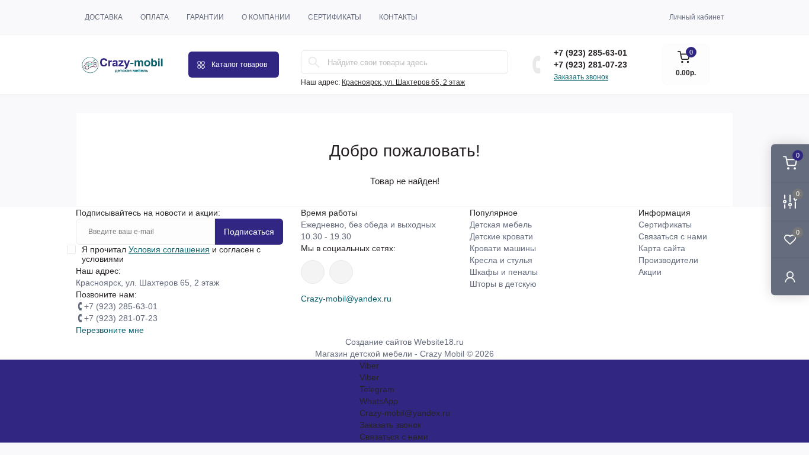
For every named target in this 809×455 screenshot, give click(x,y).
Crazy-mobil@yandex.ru (346, 298)
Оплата (154, 17)
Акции (650, 272)
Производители (668, 260)
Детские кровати (501, 236)
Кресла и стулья (501, 260)
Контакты (398, 17)
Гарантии (205, 17)
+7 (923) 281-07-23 (590, 64)
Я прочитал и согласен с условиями (171, 254)
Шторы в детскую (503, 284)
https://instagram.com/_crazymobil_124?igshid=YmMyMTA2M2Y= (313, 272)
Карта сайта (661, 248)
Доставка (104, 17)
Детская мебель (501, 224)
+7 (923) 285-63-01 (590, 52)
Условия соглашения (169, 249)
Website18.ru (439, 342)
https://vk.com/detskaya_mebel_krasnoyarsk (341, 272)
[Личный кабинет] (790, 276)
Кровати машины (503, 248)
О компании (266, 17)
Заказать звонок (581, 77)
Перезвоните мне (110, 330)
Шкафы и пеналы (504, 272)
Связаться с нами (672, 236)
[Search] (314, 62)
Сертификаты (334, 17)
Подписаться (249, 231)
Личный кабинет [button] (696, 17)
